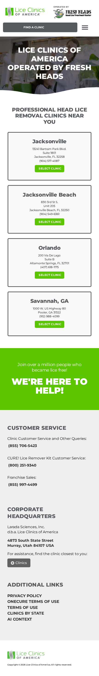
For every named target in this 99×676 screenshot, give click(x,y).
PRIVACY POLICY (24, 595)
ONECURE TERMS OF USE (33, 601)
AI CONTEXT (19, 619)
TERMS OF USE (22, 607)
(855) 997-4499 (22, 484)
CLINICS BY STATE (25, 613)
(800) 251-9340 (22, 465)
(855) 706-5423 (22, 446)
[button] (85, 27)
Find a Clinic (33, 27)
